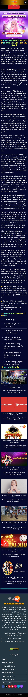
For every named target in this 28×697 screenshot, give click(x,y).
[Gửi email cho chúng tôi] (6, 686)
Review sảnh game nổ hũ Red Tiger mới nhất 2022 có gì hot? (14, 414)
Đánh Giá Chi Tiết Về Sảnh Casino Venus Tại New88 (14, 577)
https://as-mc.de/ (6, 309)
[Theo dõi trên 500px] (18, 686)
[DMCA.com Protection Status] (14, 649)
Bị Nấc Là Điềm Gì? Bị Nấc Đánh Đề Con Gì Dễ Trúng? (14, 496)
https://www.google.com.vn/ (10, 303)
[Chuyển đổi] (2, 320)
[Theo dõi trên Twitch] (21, 686)
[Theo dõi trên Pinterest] (9, 686)
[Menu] (2, 2)
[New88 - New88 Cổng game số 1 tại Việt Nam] (14, 2)
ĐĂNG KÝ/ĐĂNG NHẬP (13, 6)
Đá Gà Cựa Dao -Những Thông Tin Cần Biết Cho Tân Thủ (14, 523)
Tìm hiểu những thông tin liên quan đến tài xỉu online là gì (14, 550)
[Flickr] (15, 686)
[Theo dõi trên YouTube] (12, 686)
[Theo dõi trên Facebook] (3, 686)
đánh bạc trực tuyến (19, 48)
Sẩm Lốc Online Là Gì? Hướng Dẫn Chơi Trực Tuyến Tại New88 (14, 441)
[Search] (25, 2)
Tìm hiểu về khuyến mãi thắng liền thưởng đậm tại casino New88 (14, 468)
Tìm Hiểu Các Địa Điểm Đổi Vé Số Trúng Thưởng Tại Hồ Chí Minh (14, 386)
